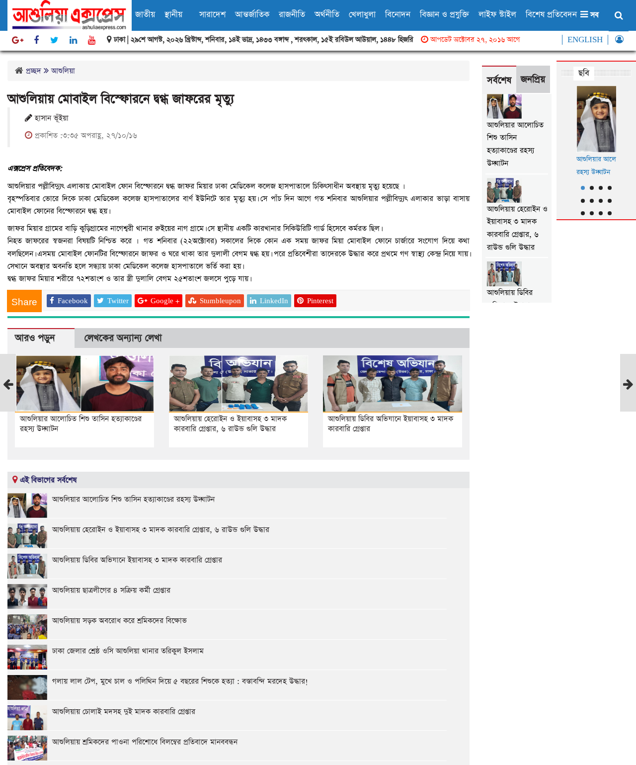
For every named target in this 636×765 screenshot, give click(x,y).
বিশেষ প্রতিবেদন (551, 14)
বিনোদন (397, 14)
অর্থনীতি (327, 14)
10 (592, 213)
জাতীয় (145, 14)
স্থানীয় (173, 14)
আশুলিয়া (63, 71)
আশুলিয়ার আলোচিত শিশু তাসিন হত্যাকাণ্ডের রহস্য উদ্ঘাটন (81, 424)
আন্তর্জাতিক (252, 14)
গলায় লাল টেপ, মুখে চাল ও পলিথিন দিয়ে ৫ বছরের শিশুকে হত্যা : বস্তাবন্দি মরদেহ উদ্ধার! (180, 681)
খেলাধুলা (362, 14)
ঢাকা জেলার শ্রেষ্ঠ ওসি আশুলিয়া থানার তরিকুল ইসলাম (128, 651)
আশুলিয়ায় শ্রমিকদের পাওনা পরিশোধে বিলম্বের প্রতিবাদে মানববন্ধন (145, 742)
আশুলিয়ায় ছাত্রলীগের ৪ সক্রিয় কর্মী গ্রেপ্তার (111, 590)
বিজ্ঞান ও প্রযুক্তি (444, 14)
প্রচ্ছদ (33, 71)
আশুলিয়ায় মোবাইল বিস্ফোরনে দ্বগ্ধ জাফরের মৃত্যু (120, 99)
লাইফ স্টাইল (497, 14)
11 (601, 213)
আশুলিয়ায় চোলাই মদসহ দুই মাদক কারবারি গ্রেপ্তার (123, 711)
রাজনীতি (292, 14)
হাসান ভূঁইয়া (50, 118)
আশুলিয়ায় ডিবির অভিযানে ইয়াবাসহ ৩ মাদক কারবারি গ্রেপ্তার (390, 424)
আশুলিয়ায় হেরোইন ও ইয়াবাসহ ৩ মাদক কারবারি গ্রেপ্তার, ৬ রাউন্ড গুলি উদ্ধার (230, 424)
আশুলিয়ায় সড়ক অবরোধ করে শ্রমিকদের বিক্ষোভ (119, 620)
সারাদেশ (212, 14)
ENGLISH (585, 40)
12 (610, 213)
